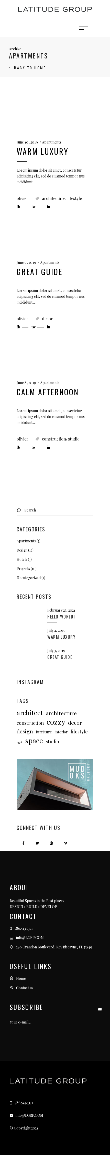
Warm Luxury (43, 151)
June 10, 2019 (27, 142)
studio (74, 439)
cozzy (56, 721)
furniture (44, 731)
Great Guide (39, 271)
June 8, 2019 (26, 382)
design (25, 731)
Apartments (51, 142)
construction (54, 439)
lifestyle (74, 198)
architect (30, 713)
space (34, 740)
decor (47, 318)
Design (22, 550)
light (19, 742)
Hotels (22, 559)
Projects (23, 568)
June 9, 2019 (26, 262)
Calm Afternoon (48, 392)
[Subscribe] (101, 1009)
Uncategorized (29, 577)
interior (61, 731)
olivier (22, 198)
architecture (53, 198)
